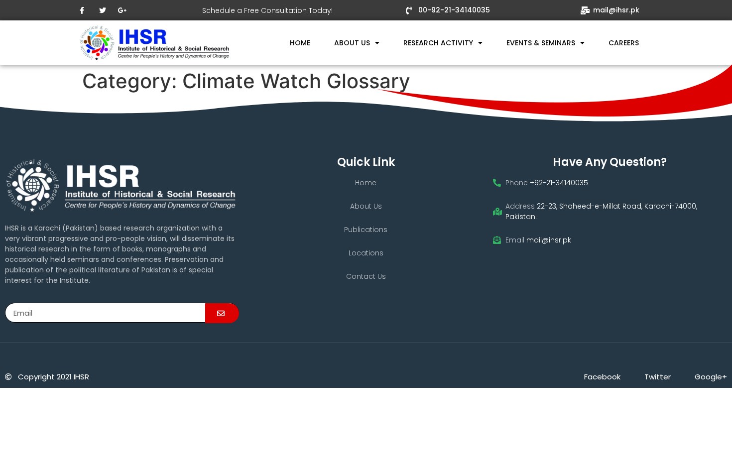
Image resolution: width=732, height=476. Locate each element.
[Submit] (222, 313)
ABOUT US (352, 43)
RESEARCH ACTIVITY (438, 43)
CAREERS (624, 43)
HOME (300, 43)
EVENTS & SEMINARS (540, 43)
